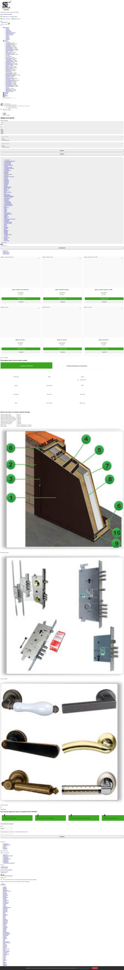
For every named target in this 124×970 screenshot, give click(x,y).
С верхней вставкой (9, 86)
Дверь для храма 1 (20, 339)
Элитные (5, 236)
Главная (4, 112)
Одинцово (5, 938)
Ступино (5, 955)
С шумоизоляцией (9, 78)
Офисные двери (9, 66)
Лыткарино (5, 927)
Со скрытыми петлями (10, 80)
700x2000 (6, 233)
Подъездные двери (9, 64)
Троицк (4, 959)
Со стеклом (8, 53)
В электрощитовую (7, 192)
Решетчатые (8, 76)
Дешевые (7, 88)
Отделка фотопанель (10, 50)
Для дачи (6, 177)
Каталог (6, 40)
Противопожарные (9, 63)
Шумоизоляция (9, 69)
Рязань (4, 949)
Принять (94, 968)
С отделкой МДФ (7, 163)
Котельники (5, 919)
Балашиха (5, 887)
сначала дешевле (6, 252)
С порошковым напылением (9, 161)
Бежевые (5, 215)
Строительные (7, 194)
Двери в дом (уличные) (7, 855)
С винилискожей (9, 47)
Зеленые (5, 209)
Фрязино (5, 962)
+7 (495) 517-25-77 (5, 16)
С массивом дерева (7, 162)
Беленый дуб (6, 216)
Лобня (4, 925)
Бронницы (5, 889)
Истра (4, 912)
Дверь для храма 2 (62, 339)
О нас (7, 28)
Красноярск (5, 923)
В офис (5, 188)
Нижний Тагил (6, 934)
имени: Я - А (5, 251)
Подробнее (21, 301)
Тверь (4, 958)
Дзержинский (6, 900)
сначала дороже (6, 253)
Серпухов (5, 953)
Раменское (5, 946)
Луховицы (5, 926)
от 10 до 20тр (6, 240)
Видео (7, 39)
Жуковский (5, 908)
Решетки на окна (6, 844)
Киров (4, 916)
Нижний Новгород (6, 933)
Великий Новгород (7, 890)
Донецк (4, 904)
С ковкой (6, 166)
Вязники (4, 898)
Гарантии (8, 38)
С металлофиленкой (8, 213)
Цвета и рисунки (9, 34)
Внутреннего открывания (11, 75)
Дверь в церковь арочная (62, 289)
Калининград (5, 914)
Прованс (5, 217)
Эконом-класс (8, 89)
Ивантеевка (5, 911)
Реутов (4, 947)
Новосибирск (5, 935)
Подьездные (5, 861)
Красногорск (5, 920)
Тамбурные (6, 183)
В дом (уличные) (9, 58)
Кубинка (4, 924)
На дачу (7, 65)
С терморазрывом (9, 60)
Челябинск (5, 964)
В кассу (5, 191)
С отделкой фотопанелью (9, 168)
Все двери (8, 55)
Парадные (7, 68)
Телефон (3, 828)
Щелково (5, 965)
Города (7, 37)
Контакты (6, 95)
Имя (2, 826)
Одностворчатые (9, 81)
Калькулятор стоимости (11, 32)
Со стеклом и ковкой (10, 54)
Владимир (5, 893)
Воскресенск (5, 897)
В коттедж (6, 178)
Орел (4, 940)
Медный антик (7, 212)
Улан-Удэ (5, 960)
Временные (6, 230)
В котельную (8, 70)
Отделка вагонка (9, 48)
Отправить (62, 836)
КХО (5, 193)
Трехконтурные (9, 73)
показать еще (4, 242)
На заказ (7, 91)
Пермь (4, 943)
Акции (7, 36)
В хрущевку (6, 181)
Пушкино (5, 945)
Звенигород (5, 909)
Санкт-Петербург (6, 950)
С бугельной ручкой (9, 85)
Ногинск (4, 936)
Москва (4, 930)
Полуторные (6, 221)
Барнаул (4, 886)
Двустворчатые (9, 82)
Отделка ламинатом (9, 49)
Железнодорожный (7, 907)
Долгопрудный (6, 902)
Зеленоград (5, 910)
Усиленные (6, 227)
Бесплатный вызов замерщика (6, 14)
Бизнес (5, 226)
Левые (5, 229)
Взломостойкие (9, 83)
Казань (4, 913)
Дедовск (4, 899)
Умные (5, 224)
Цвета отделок (3, 809)
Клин (4, 917)
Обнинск (5, 937)
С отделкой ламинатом (8, 165)
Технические (8, 62)
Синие (5, 211)
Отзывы (7, 29)
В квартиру (8, 57)
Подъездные (6, 182)
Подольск (5, 944)
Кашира (3, 883)
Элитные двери (9, 90)
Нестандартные (9, 84)
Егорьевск (5, 906)
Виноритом (6, 172)
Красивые (6, 173)
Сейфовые (6, 214)
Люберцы (5, 928)
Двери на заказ (9, 52)
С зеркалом (8, 42)
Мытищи (5, 931)
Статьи (7, 35)
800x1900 (6, 232)
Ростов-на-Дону (6, 948)
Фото (5, 94)
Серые (5, 208)
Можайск (5, 929)
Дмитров (5, 901)
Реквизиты (8, 30)
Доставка (6, 92)
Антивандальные (9, 72)
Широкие (6, 228)
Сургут (4, 956)
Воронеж (5, 896)
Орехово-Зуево (6, 941)
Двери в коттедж (9, 67)
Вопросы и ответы (9, 33)
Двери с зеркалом (7, 164)
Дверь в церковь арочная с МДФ (103, 289)
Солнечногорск (6, 954)
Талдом (4, 957)
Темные (5, 210)
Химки (4, 963)
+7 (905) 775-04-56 (13, 16)
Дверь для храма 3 (104, 339)
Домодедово (5, 903)
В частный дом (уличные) (9, 176)
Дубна (4, 905)
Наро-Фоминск (6, 932)
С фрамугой (8, 79)
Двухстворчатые (7, 201)
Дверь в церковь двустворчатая (20, 289)
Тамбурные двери (9, 61)
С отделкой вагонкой (8, 167)
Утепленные (8, 59)
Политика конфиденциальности (84, 968)
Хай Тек (5, 225)
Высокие (5, 185)
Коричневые (6, 207)
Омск (4, 939)
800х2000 (6, 231)
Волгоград (5, 894)
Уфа (4, 961)
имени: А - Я (5, 250)
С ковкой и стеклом (8, 234)
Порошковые (8, 46)
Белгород (5, 888)
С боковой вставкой (8, 222)
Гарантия (5, 848)
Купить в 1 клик (21, 298)
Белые (7, 51)
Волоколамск (5, 895)
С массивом (8, 45)
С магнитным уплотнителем (9, 218)
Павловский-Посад (6, 942)
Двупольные (6, 199)
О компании (6, 27)
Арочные (7, 77)
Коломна (4, 918)
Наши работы (9, 31)
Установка (6, 93)
